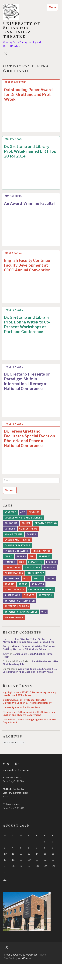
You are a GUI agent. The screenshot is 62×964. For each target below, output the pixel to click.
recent (23, 584)
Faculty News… (14, 139)
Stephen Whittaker (40, 589)
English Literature (16, 551)
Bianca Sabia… (14, 253)
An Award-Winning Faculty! (29, 203)
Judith (6, 654)
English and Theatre (17, 540)
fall (32, 556)
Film (21, 562)
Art (22, 512)
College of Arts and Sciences (23, 518)
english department (17, 545)
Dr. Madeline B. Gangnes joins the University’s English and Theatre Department (29, 713)
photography (35, 573)
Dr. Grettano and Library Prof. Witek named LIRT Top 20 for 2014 (30, 151)
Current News (28, 529)
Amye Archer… (14, 196)
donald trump (13, 534)
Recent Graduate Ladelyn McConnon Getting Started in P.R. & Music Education (29, 648)
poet (26, 578)
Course (26, 523)
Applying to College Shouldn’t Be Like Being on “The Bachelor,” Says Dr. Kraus (30, 670)
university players (16, 606)
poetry (38, 578)
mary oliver (32, 567)
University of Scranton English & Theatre (21, 29)
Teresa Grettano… (16, 82)
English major (42, 551)
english (31, 534)
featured (45, 556)
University (45, 595)
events (21, 556)
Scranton (37, 584)
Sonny (6, 646)
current (9, 529)
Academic (10, 512)
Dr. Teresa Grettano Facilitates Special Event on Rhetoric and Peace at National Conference (29, 438)
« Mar (5, 880)
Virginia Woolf (13, 617)
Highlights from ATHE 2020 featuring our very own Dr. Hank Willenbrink (29, 694)
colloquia (10, 523)
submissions (12, 595)
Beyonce (34, 512)
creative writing (46, 523)
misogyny (49, 567)
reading (9, 584)
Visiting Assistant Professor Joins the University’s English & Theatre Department (27, 701)
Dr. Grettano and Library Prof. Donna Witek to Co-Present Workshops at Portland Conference (27, 324)
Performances (13, 573)
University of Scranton (19, 601)
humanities (35, 562)
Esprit (8, 556)
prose (51, 578)
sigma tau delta (14, 589)
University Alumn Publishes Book (21, 707)
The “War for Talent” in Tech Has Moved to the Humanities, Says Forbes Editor (28, 640)
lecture (51, 562)
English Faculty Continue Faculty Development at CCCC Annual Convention (27, 265)
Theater (29, 595)
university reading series (21, 612)
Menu (52, 7)
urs (43, 612)
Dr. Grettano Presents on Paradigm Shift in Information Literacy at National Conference (27, 381)
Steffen (7, 639)
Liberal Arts (12, 567)
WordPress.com (26, 958)
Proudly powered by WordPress (21, 954)
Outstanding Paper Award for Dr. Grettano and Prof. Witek (28, 94)
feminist (9, 562)
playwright (11, 578)
